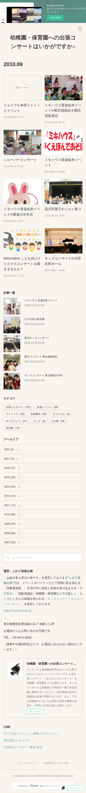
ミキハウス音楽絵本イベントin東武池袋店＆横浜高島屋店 (63, 110)
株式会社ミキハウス (17, 740)
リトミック (15, 413)
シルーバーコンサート (20, 159)
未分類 (13, 427)
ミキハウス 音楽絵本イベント (41, 300)
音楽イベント (47, 407)
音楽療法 (38, 413)
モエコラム (61, 413)
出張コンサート (18, 407)
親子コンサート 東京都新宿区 (41, 356)
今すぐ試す (55, 17)
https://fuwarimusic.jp (17, 610)
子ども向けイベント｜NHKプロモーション (31, 733)
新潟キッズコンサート (36, 337)
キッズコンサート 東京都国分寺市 (43, 375)
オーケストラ (16, 421)
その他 (58, 421)
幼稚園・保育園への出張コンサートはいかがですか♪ (43, 41)
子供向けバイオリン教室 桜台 (23, 747)
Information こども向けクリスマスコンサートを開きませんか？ (22, 263)
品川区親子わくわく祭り (63, 208)
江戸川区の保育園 (34, 319)
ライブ (39, 421)
